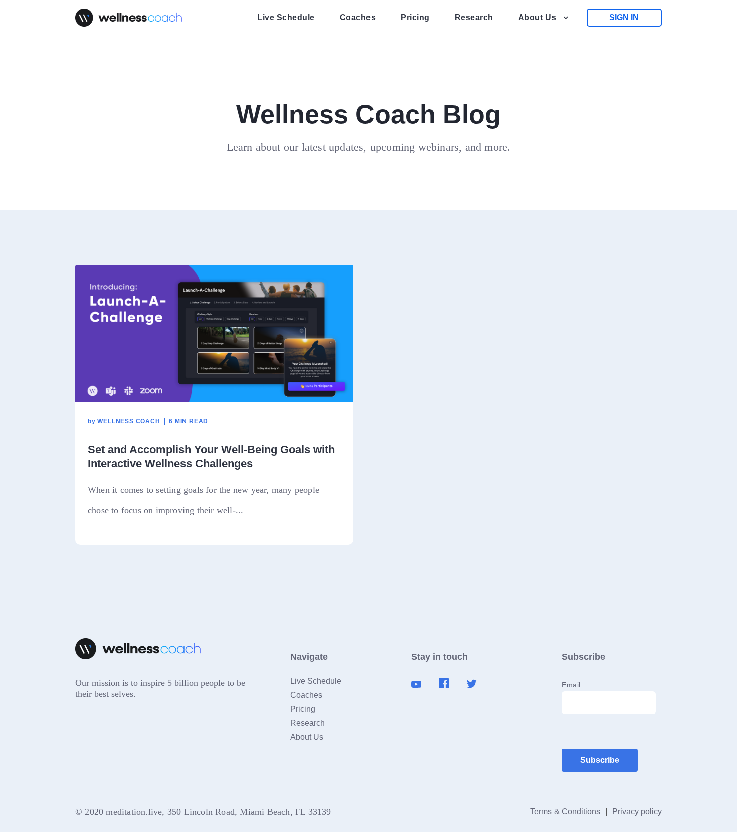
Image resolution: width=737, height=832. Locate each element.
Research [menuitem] (474, 17)
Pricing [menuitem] (415, 17)
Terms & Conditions (565, 811)
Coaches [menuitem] (358, 17)
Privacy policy (637, 811)
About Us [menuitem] (537, 17)
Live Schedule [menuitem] (286, 17)
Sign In (624, 17)
